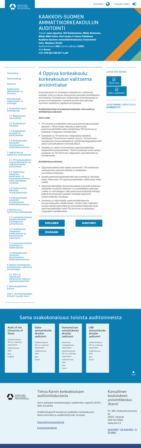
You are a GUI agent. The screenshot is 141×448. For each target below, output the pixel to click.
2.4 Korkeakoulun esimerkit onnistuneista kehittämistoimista (19, 201)
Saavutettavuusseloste (50, 422)
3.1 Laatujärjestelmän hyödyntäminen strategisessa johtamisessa (20, 220)
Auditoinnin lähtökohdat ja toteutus (15, 91)
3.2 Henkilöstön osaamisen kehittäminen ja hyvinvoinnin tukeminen (17, 233)
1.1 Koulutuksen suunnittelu (17, 117)
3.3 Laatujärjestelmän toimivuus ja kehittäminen (20, 245)
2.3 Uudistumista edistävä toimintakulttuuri (18, 190)
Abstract (11, 84)
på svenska (126, 429)
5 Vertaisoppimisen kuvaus (17, 287)
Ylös (133, 372)
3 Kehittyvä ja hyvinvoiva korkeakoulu (19, 211)
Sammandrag (14, 79)
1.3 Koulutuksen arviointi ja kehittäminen (17, 133)
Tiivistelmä (12, 73)
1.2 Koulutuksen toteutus (17, 125)
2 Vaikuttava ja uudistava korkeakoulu (19, 154)
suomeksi (113, 429)
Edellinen (51, 223)
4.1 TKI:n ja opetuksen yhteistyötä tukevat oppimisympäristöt (19, 278)
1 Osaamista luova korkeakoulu (16, 110)
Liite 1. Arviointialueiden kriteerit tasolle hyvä (19, 295)
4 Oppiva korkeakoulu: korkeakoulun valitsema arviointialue (19, 267)
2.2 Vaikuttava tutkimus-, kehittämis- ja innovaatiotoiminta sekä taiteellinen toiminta (19, 177)
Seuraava (51, 232)
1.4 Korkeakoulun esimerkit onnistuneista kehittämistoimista (19, 144)
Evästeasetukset (47, 428)
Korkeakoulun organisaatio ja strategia (15, 101)
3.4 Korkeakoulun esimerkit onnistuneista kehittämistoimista (19, 256)
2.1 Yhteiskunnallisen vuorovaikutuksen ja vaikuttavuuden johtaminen (20, 163)
